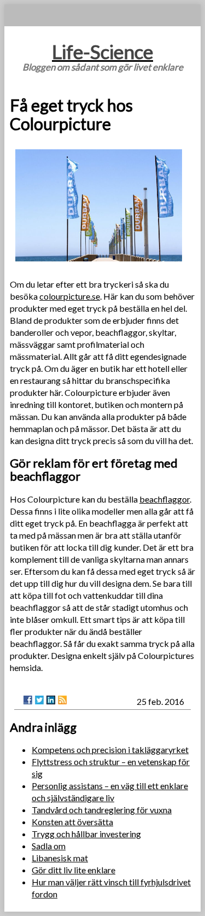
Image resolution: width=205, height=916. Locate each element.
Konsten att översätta (72, 821)
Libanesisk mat (60, 858)
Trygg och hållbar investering (86, 834)
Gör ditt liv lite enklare (73, 870)
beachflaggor (164, 499)
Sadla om (49, 846)
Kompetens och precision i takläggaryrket (110, 749)
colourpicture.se (69, 296)
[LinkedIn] (50, 700)
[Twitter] (39, 700)
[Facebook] (28, 700)
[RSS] (62, 700)
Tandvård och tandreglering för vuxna (102, 809)
